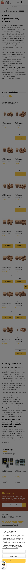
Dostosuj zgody (14, 556)
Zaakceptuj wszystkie (14, 560)
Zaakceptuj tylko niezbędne (14, 551)
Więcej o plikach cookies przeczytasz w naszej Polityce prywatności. (13, 547)
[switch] (3, 568)
